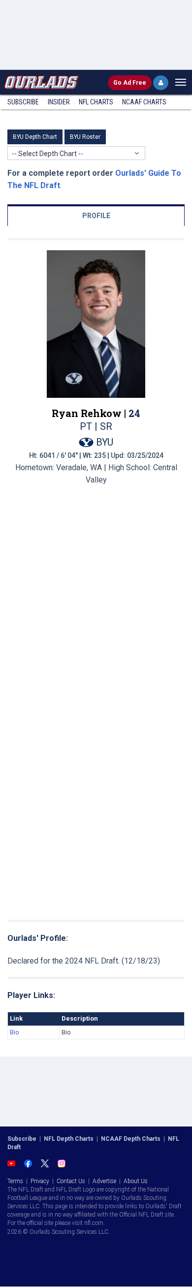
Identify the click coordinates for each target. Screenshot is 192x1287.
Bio (14, 1032)
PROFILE (96, 216)
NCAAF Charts (144, 102)
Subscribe (23, 102)
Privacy (40, 1181)
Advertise (104, 1181)
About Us (136, 1181)
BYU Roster (85, 136)
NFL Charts (96, 102)
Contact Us (71, 1181)
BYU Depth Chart (35, 136)
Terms (15, 1181)
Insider (59, 102)
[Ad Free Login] (160, 82)
